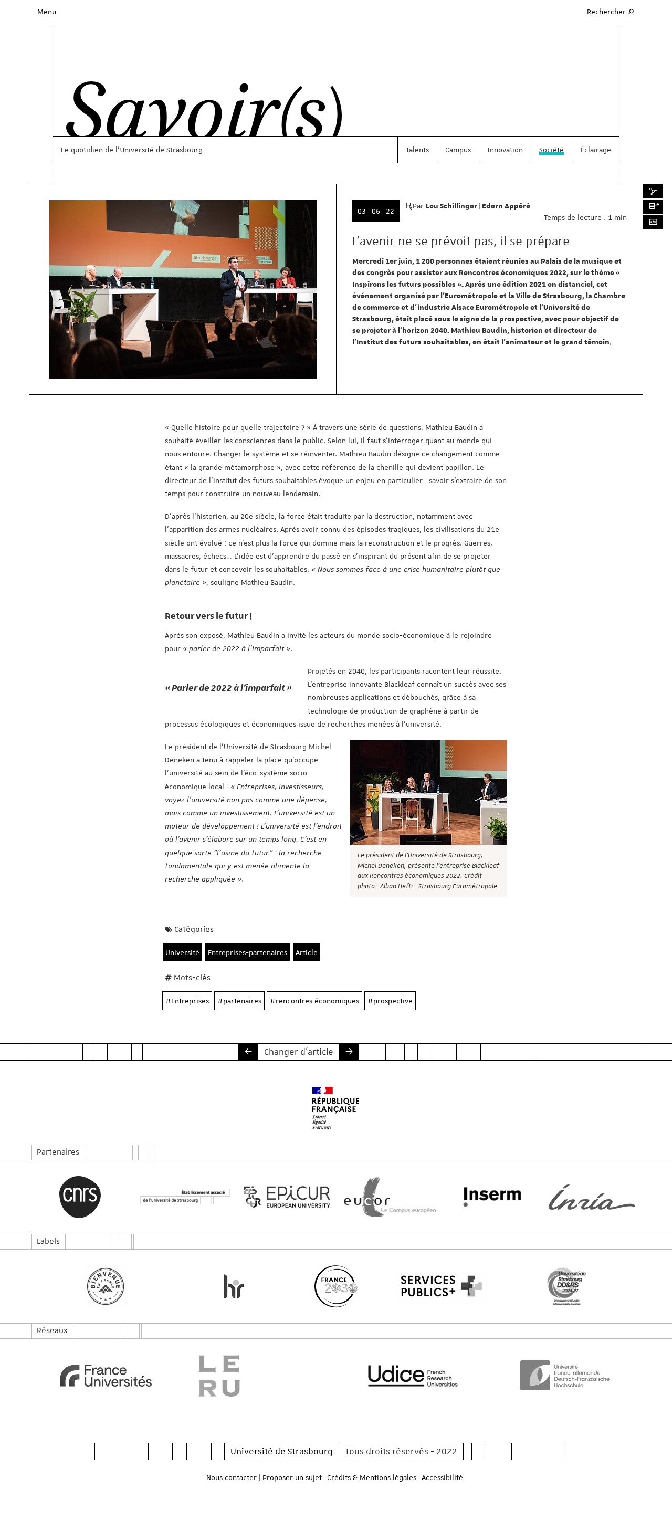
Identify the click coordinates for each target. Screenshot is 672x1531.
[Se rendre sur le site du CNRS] (80, 1197)
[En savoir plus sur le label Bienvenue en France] (106, 1286)
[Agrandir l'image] (428, 792)
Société (551, 149)
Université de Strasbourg (281, 1451)
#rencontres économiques (314, 1000)
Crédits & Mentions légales (371, 1477)
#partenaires (239, 1000)
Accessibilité (442, 1477)
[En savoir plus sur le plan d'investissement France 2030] (336, 1286)
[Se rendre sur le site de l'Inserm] (489, 1197)
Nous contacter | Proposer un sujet (264, 1477)
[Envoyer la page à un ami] (653, 207)
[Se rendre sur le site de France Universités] (106, 1376)
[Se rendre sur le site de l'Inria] (592, 1197)
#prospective (390, 1000)
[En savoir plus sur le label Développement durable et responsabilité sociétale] (567, 1286)
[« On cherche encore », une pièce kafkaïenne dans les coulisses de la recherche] (349, 1051)
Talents (417, 149)
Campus (458, 149)
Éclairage (595, 149)
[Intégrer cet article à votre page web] (653, 222)
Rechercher (611, 11)
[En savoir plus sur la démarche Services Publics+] (438, 1286)
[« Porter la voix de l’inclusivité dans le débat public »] (248, 1051)
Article (307, 952)
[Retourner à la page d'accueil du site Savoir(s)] (198, 117)
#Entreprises (187, 1000)
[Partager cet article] (653, 191)
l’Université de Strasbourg (159, 149)
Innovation (505, 149)
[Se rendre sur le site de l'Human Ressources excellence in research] (234, 1286)
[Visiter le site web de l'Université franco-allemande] (567, 1375)
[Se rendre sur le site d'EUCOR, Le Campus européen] (387, 1197)
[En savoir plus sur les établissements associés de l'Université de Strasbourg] (182, 1196)
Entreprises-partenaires (247, 952)
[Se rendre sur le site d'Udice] (413, 1375)
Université (182, 952)
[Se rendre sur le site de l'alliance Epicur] (285, 1196)
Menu (46, 11)
